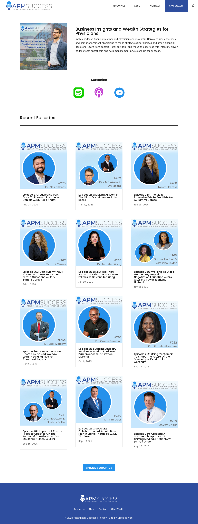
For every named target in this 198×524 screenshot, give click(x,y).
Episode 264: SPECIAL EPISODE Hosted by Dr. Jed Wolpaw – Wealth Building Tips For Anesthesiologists (42, 355)
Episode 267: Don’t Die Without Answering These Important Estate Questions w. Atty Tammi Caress (43, 275)
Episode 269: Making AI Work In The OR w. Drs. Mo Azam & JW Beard (98, 197)
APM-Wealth (176, 5)
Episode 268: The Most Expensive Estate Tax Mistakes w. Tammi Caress (154, 197)
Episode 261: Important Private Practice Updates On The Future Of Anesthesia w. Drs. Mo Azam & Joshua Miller (42, 435)
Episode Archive (99, 468)
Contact (155, 5)
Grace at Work (125, 517)
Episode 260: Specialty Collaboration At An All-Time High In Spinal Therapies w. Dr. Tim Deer (97, 432)
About (137, 5)
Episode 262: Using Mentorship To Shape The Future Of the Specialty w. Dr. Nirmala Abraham (154, 358)
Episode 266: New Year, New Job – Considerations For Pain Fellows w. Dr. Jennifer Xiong (98, 274)
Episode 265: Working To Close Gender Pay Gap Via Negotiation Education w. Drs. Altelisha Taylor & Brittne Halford (154, 277)
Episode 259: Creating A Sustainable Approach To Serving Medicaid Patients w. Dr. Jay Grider (152, 437)
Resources (119, 5)
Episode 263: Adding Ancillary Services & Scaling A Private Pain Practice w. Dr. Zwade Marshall (97, 352)
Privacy (103, 517)
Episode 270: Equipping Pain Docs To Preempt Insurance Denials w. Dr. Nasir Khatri (41, 197)
